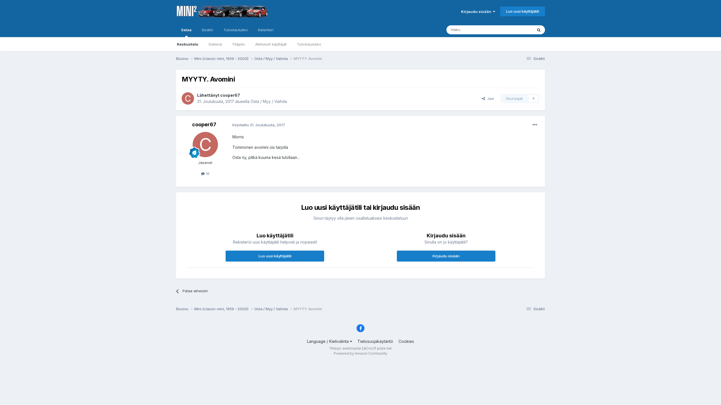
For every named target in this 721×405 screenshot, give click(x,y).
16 (207, 173)
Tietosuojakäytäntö (375, 341)
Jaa (489, 98)
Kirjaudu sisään (477, 11)
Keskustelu (187, 44)
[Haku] (539, 29)
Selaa (186, 30)
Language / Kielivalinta (328, 341)
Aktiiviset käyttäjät (271, 44)
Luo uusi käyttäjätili (522, 11)
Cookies (406, 341)
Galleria (215, 44)
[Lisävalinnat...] (534, 125)
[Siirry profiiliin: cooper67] (188, 98)
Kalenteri (265, 30)
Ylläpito (238, 44)
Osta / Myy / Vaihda (269, 101)
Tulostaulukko (309, 44)
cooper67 (230, 95)
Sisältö (207, 30)
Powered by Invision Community (360, 353)
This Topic (516, 30)
